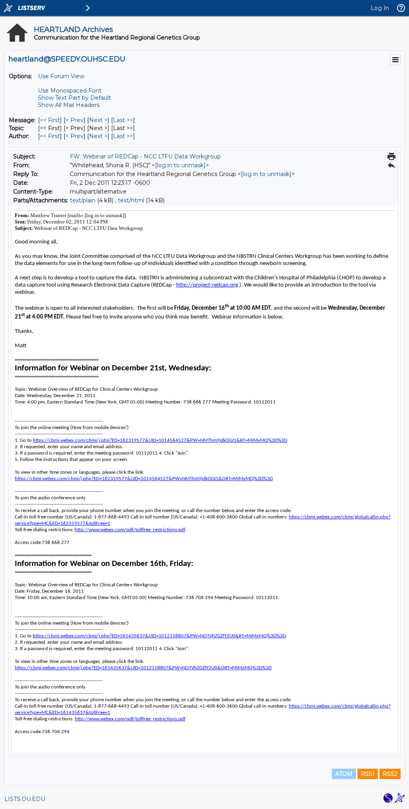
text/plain (82, 200)
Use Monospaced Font (69, 90)
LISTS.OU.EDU (24, 799)
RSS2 (390, 773)
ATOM (344, 773)
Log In (380, 8)
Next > (98, 120)
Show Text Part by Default (74, 97)
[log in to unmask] (180, 165)
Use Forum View (61, 76)
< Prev (74, 120)
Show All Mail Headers (68, 105)
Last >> (123, 120)
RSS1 (368, 773)
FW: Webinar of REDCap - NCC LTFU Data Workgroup (145, 156)
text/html (131, 200)
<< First (50, 120)
